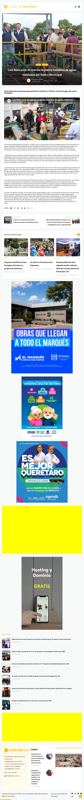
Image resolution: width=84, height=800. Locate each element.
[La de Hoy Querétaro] (20, 6)
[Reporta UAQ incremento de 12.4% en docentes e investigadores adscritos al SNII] (6, 655)
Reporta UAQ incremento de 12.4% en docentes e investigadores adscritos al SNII (38, 651)
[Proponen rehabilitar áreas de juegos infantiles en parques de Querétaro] (16, 247)
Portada (45, 65)
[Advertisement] (42, 530)
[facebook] (11, 208)
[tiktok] (72, 796)
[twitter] (14, 208)
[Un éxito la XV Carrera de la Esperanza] (42, 247)
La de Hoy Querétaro (37, 79)
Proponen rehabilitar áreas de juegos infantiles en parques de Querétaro (15, 265)
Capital (38, 65)
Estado (32, 259)
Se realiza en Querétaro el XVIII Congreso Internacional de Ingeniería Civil (36, 676)
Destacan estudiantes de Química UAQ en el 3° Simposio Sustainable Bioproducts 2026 (40, 664)
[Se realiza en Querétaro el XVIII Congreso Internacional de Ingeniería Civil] (6, 680)
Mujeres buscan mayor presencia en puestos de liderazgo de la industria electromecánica (41, 639)
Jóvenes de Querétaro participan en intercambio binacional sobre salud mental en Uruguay (42, 688)
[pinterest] (18, 208)
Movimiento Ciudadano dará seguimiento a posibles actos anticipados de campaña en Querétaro (36, 777)
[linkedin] (25, 208)
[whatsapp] (28, 208)
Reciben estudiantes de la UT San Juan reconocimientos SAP (31, 701)
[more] (32, 208)
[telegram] (21, 208)
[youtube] (81, 793)
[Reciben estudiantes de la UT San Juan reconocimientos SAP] (6, 704)
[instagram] (78, 793)
